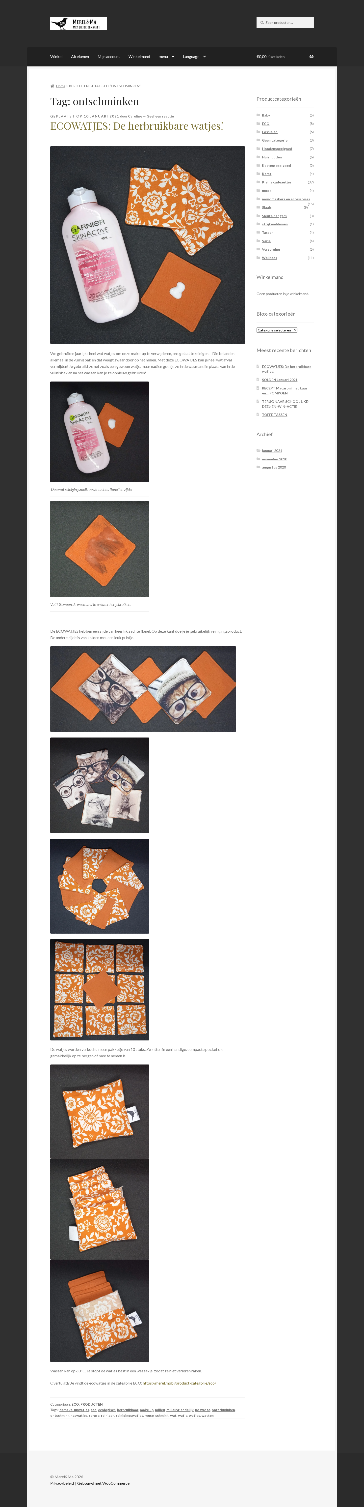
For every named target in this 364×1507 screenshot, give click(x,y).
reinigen (107, 1415)
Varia (266, 241)
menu (163, 56)
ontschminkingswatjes (68, 1415)
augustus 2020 (274, 467)
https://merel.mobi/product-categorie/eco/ (179, 1383)
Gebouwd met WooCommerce (103, 1483)
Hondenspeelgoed (277, 149)
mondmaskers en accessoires (286, 199)
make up (147, 1410)
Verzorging (271, 249)
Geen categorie (274, 140)
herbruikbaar (127, 1410)
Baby (266, 115)
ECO (75, 1404)
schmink (162, 1415)
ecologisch (107, 1410)
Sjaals (267, 207)
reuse (149, 1415)
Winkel (56, 56)
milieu (160, 1410)
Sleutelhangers (274, 216)
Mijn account (109, 56)
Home (60, 86)
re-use (94, 1415)
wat (173, 1415)
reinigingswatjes (129, 1415)
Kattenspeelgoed (276, 165)
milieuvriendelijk (180, 1410)
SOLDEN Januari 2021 (279, 380)
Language (191, 56)
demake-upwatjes (74, 1410)
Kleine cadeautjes (276, 182)
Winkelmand (139, 56)
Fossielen (270, 132)
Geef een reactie (160, 116)
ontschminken (223, 1410)
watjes (194, 1415)
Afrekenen (80, 56)
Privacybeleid (62, 1483)
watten (208, 1415)
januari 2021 (272, 450)
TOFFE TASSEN (274, 415)
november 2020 (274, 459)
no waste (202, 1410)
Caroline (135, 116)
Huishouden (272, 157)
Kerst (266, 174)
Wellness (269, 258)
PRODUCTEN (91, 1404)
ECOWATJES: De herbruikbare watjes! (136, 125)
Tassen (267, 232)
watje (182, 1415)
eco (94, 1410)
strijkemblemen (275, 224)
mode (266, 190)
